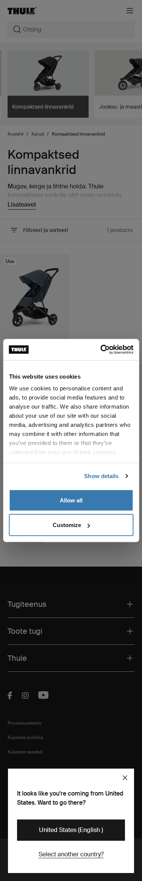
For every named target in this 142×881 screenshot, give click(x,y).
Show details (101, 476)
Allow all (71, 500)
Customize (67, 525)
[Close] (125, 777)
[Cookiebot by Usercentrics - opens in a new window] (101, 350)
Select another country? (71, 854)
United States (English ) (71, 830)
